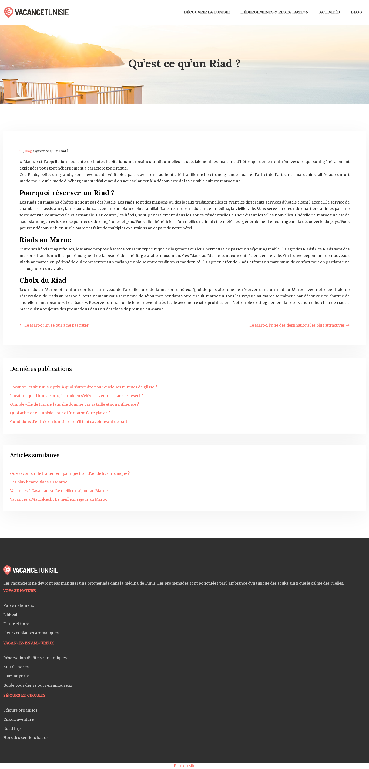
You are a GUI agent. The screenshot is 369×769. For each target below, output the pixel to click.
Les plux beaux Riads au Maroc (38, 482)
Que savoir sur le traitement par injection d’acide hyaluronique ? (70, 473)
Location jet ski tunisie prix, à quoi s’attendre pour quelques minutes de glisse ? (83, 387)
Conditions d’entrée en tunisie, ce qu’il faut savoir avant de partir (70, 421)
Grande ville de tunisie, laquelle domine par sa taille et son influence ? (74, 404)
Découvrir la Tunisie (207, 12)
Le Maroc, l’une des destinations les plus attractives (297, 325)
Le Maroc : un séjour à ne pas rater (56, 325)
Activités (329, 12)
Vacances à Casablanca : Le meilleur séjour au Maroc (59, 490)
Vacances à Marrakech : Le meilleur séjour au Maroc (58, 499)
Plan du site (184, 765)
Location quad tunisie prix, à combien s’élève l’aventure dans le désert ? (76, 395)
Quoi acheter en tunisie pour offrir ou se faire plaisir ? (60, 413)
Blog (356, 12)
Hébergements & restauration (274, 12)
